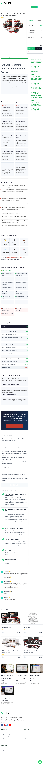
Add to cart (31, 48)
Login (2, 757)
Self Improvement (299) (5, 734)
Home (2, 7)
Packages (13, 7)
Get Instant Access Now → (15, 426)
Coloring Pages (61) (4, 738)
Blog (24, 7)
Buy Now (39, 48)
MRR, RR (40, 25)
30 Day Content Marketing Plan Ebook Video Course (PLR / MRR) (11, 651)
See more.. (7, 523)
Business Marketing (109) (5, 736)
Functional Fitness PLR (11, 257)
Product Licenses (26, 732)
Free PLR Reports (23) (5, 741)
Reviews (13, 57)
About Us (2, 752)
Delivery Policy (25, 738)
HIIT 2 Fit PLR (20, 257)
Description (3, 57)
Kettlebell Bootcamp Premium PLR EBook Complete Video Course (10, 626)
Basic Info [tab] (31, 20)
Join (1, 755)
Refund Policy (25, 736)
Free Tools (19, 7)
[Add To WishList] (28, 51)
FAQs (9, 57)
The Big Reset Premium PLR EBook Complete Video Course (31, 651)
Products (7, 7)
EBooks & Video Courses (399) (6, 732)
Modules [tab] (39, 20)
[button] (2, 26)
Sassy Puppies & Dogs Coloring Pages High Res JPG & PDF (32, 626)
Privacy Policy (25, 734)
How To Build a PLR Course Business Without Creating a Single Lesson (7, 698)
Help (23, 741)
